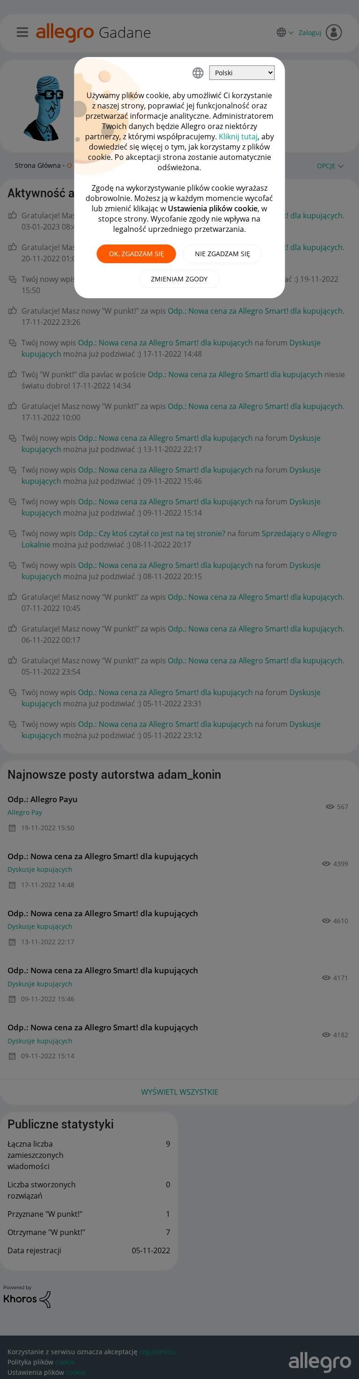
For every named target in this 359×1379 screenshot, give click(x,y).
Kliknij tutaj (238, 136)
